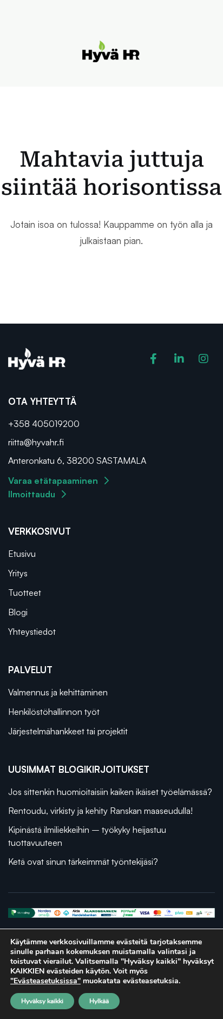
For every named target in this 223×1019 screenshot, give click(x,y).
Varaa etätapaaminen (53, 480)
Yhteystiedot (32, 631)
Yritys (18, 573)
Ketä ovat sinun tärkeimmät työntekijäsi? (83, 861)
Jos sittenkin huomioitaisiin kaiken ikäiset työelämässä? (110, 791)
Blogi (18, 612)
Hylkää (99, 1001)
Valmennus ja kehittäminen (58, 692)
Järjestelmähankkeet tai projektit (68, 731)
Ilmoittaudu (31, 494)
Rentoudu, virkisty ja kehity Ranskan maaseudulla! (101, 810)
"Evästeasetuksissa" (45, 981)
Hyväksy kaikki (42, 1001)
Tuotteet (24, 592)
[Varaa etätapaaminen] (106, 480)
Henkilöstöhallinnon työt (54, 711)
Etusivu (22, 553)
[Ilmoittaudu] (63, 494)
